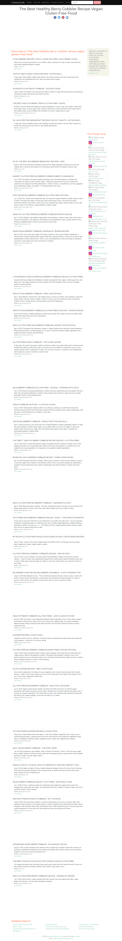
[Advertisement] (61, 32)
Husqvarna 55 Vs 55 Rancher (89, 924)
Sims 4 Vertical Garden (86, 929)
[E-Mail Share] (67, 17)
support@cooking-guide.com (63, 938)
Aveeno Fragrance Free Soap (22, 924)
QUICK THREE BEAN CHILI (97, 192)
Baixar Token (17, 927)
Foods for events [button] (57, 2)
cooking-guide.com (54, 936)
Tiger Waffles (93, 140)
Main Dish (37, 2)
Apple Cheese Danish (96, 178)
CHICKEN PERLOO (99, 195)
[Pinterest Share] (63, 17)
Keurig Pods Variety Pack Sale (56, 927)
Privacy (68, 2)
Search (97, 2)
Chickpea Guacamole (100, 166)
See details (18, 69)
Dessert (29, 2)
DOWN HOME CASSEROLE (98, 185)
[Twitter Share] (59, 17)
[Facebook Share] (55, 17)
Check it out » (94, 73)
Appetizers (46, 2)
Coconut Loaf (93, 172)
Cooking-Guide (18, 2)
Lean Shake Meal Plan (86, 927)
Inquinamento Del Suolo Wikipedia (57, 929)
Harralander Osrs (51, 924)
